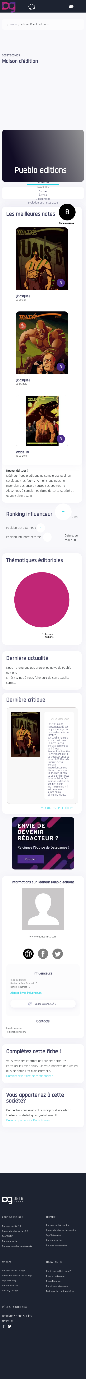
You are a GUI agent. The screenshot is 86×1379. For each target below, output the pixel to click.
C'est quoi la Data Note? (58, 1271)
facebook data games (4, 1327)
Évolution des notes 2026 (43, 203)
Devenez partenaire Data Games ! (28, 1120)
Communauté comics (56, 1245)
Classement (43, 199)
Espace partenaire (55, 1276)
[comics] (32, 6)
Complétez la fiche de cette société (29, 1076)
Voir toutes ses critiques (57, 808)
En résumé (43, 182)
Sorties (43, 191)
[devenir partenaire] (43, 843)
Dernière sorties (54, 1240)
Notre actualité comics (57, 1225)
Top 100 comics (53, 1235)
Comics (51, 1217)
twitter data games (9, 1327)
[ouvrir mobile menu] (71, 6)
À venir (43, 195)
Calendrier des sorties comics (61, 1230)
